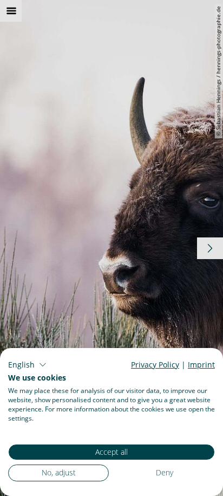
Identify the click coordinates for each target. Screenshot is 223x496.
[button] (27, 364)
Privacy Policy (155, 364)
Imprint (201, 364)
